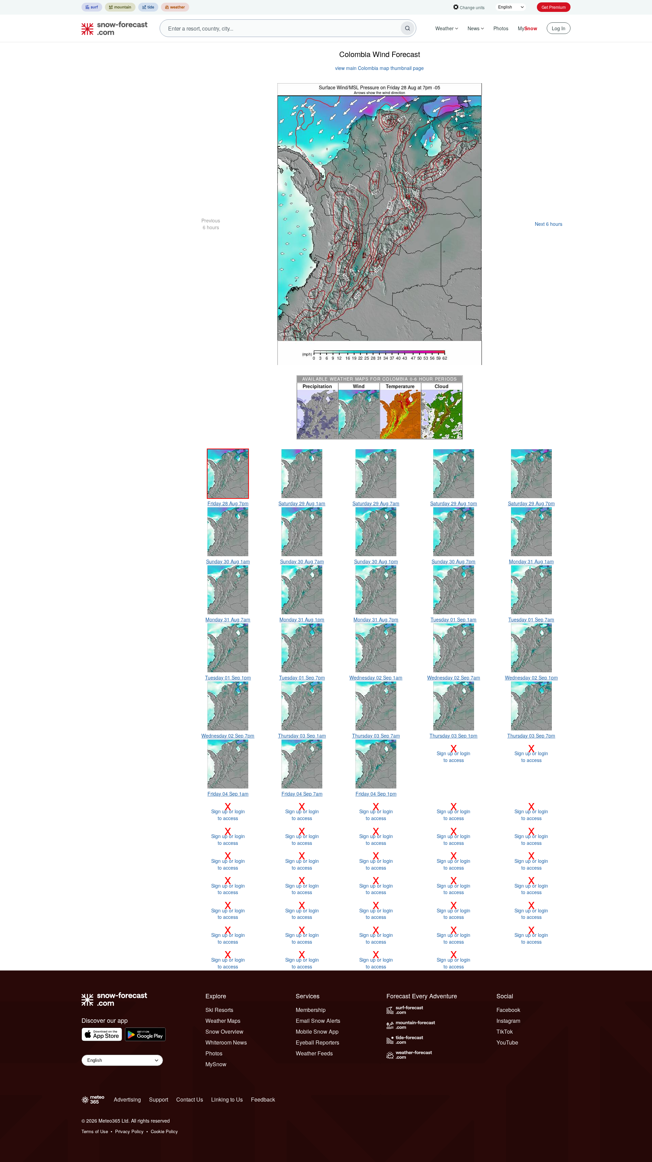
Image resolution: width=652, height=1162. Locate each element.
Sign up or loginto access (453, 753)
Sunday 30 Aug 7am (302, 561)
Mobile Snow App (317, 1031)
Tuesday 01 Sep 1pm (228, 677)
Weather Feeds (314, 1053)
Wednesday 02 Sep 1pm (531, 677)
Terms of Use (95, 1131)
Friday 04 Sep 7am (302, 793)
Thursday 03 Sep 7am (376, 735)
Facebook (508, 1010)
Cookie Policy (164, 1131)
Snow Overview (224, 1031)
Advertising (127, 1099)
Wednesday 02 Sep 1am (375, 677)
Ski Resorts (219, 1010)
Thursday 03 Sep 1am (302, 735)
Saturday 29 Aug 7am (375, 503)
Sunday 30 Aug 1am (228, 561)
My (527, 28)
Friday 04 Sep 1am (228, 793)
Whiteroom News (226, 1042)
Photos (500, 28)
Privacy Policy (129, 1131)
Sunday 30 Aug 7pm (453, 561)
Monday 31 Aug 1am (531, 561)
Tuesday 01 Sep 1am (453, 619)
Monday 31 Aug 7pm (376, 619)
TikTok (504, 1031)
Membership (311, 1010)
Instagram (508, 1020)
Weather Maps (222, 1020)
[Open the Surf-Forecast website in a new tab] (92, 7)
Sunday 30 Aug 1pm (376, 561)
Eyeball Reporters (317, 1042)
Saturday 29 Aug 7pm (531, 503)
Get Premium (554, 7)
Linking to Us (227, 1099)
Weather (444, 28)
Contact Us (189, 1099)
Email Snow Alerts (318, 1020)
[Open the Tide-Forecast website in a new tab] (148, 7)
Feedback (263, 1099)
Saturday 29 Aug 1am (301, 503)
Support (158, 1099)
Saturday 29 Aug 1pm (453, 503)
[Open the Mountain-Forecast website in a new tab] (120, 7)
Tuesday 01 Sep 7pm (302, 677)
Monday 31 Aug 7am (227, 619)
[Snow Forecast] (112, 28)
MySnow (216, 1064)
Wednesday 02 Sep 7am (453, 677)
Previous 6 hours (210, 224)
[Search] (407, 28)
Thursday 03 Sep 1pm (453, 735)
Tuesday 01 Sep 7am (531, 619)
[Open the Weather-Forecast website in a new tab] (175, 7)
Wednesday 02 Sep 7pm (227, 735)
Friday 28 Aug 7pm (228, 503)
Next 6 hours (548, 223)
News (473, 28)
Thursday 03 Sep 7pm (531, 735)
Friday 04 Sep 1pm (376, 793)
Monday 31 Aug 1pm (301, 619)
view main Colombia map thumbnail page (379, 68)
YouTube (507, 1042)
